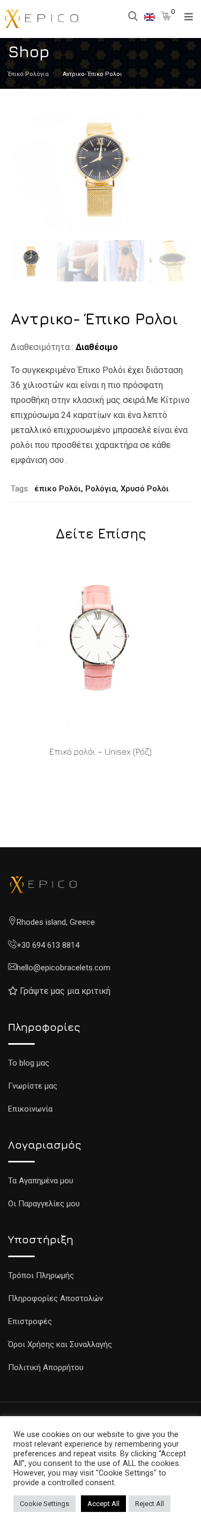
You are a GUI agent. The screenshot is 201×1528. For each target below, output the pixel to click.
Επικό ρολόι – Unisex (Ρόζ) (100, 751)
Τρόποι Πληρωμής (41, 1275)
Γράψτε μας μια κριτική (65, 991)
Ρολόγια (100, 488)
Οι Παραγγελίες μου (44, 1203)
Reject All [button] (149, 1504)
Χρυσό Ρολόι (145, 488)
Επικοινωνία (30, 1109)
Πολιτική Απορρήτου (46, 1367)
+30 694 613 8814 (48, 945)
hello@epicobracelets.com (63, 967)
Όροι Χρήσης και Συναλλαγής (60, 1344)
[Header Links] (149, 16)
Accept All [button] (103, 1504)
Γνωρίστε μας (32, 1086)
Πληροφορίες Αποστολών (55, 1298)
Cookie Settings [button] (44, 1504)
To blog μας (28, 1063)
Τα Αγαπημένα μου (40, 1180)
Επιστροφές (30, 1321)
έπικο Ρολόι (57, 488)
